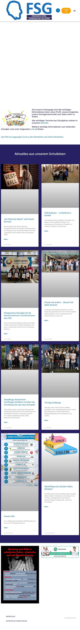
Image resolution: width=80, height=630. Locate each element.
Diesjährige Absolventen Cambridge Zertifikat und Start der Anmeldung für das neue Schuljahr (19, 402)
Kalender (44, 123)
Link (32, 129)
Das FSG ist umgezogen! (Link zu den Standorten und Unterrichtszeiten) (32, 137)
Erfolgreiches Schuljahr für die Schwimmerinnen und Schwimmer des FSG (19, 315)
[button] (74, 10)
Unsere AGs (9, 516)
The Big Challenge (52, 403)
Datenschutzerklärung (16, 621)
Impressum (10, 616)
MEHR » (6, 239)
